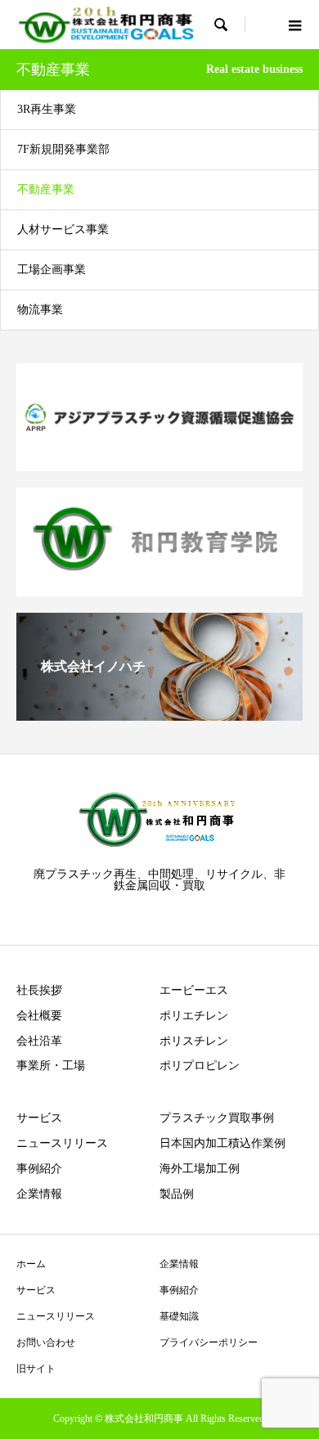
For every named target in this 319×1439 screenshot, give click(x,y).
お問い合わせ (45, 1342)
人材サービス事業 (63, 229)
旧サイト (36, 1368)
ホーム (31, 1264)
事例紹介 (39, 1168)
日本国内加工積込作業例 (222, 1143)
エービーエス (194, 990)
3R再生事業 (46, 109)
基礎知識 (179, 1316)
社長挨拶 (39, 990)
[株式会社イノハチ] (159, 714)
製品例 (177, 1194)
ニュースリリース (62, 1143)
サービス (39, 1118)
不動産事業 (45, 189)
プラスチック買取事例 (217, 1118)
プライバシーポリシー (209, 1342)
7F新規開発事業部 (63, 149)
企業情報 (39, 1194)
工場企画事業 (51, 269)
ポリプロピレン (200, 1065)
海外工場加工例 (200, 1168)
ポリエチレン (194, 1016)
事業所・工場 (50, 1065)
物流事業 (40, 310)
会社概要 (39, 1016)
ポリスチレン (194, 1041)
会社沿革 (39, 1041)
